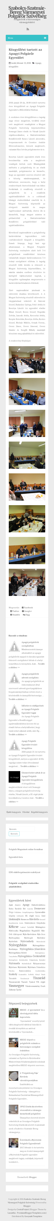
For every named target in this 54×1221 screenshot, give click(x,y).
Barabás (18, 908)
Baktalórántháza (38, 905)
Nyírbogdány (14, 938)
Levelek (30, 927)
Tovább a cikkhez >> (18, 699)
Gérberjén (20, 916)
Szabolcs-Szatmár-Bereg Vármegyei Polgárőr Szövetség (27, 12)
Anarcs (18, 905)
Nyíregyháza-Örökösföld (31, 956)
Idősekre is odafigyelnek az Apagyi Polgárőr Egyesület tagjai (33, 709)
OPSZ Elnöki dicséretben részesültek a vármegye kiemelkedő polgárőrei (31, 1110)
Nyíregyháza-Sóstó (18, 952)
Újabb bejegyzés (13, 812)
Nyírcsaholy (27, 941)
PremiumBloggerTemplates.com (31, 1213)
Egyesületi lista (16, 857)
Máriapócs (40, 927)
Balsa (11, 908)
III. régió (29, 915)
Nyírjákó (42, 960)
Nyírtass (13, 967)
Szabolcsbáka (40, 971)
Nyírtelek (22, 967)
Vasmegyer (16, 986)
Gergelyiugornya (28, 912)
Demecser (39, 908)
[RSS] (27, 29)
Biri (24, 908)
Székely (31, 974)
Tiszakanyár (24, 978)
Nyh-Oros (41, 934)
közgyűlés (13, 66)
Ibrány (37, 916)
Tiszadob (12, 978)
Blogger (32, 1177)
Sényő (37, 974)
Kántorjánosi (30, 923)
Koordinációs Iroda (16, 923)
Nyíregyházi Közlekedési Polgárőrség (23, 960)
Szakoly (13, 974)
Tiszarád (39, 978)
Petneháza (40, 967)
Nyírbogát (28, 938)
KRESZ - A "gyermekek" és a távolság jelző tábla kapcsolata (32, 1013)
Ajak (11, 904)
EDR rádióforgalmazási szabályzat (24, 872)
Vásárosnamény (32, 986)
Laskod (22, 927)
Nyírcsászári (41, 941)
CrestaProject (23, 1209)
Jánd (43, 916)
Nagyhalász (25, 930)
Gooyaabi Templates (33, 1216)
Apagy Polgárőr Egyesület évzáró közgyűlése (29, 745)
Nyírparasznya (39, 963)
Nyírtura (32, 967)
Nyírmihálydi (26, 963)
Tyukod (32, 982)
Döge (11, 912)
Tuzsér (24, 982)
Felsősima (17, 912)
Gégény (12, 916)
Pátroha (11, 971)
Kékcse (13, 927)
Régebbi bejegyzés (39, 812)
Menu (10, 38)
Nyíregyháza (18, 945)
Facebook (28, 607)
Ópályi (18, 990)
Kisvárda (34, 919)
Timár (43, 974)
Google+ (28, 611)
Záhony (12, 989)
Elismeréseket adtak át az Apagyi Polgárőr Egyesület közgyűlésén (33, 776)
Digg (27, 614)
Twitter (15, 611)
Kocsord (42, 919)
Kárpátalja (41, 923)
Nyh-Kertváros (29, 934)
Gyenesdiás (40, 912)
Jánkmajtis (14, 919)
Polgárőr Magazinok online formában (26, 849)
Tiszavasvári (14, 982)
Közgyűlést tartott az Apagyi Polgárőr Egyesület (25, 53)
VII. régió (40, 982)
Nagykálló (36, 931)
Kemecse (25, 919)
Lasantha (12, 1213)
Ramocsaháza (25, 971)
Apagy (38, 63)
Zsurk (42, 986)
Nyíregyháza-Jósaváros (32, 949)
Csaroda (30, 909)
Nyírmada (14, 963)
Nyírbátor (41, 938)
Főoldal (26, 812)
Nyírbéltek (13, 941)
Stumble (16, 614)
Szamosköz (23, 974)
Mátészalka (13, 931)
